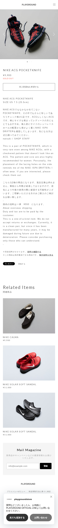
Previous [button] (4, 34)
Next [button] (53, 34)
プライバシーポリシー (16, 491)
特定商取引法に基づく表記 (40, 491)
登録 (46, 466)
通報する (22, 264)
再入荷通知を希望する (29, 87)
